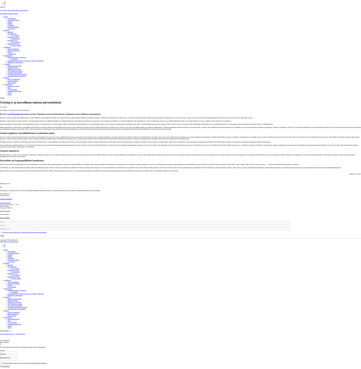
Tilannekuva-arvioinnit (14, 69)
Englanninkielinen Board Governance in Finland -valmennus (26, 61)
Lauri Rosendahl (13, 114)
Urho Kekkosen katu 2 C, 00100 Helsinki (12, 334)
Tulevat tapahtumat (13, 49)
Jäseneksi (6, 30)
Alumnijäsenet (15, 39)
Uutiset (10, 93)
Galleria (10, 52)
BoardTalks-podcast (13, 86)
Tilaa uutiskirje (12, 10)
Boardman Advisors (13, 44)
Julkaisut (6, 78)
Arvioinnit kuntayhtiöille (15, 72)
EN (5, 2)
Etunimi (2, 350)
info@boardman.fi (5, 203)
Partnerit (10, 22)
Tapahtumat (7, 47)
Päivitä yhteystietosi (22, 10)
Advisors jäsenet (16, 45)
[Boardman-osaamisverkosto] (9, 242)
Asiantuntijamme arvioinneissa (17, 76)
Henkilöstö (11, 25)
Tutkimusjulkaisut (13, 81)
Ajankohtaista (8, 84)
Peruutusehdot (12, 54)
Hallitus (10, 23)
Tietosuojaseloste (5, 211)
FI (4, 4)
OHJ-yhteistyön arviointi (15, 71)
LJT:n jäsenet (15, 35)
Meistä (6, 17)
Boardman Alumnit (13, 37)
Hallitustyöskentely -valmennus (17, 57)
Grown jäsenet (15, 42)
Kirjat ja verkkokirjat (14, 79)
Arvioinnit (7, 64)
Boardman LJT (12, 34)
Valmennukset (8, 56)
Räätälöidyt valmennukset (15, 62)
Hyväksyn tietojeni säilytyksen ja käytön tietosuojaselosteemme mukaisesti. (24, 232)
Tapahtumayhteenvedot (14, 91)
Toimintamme (12, 18)
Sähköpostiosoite (5, 358)
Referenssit (14, 59)
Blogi (9, 88)
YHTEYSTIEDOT (6, 199)
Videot (9, 94)
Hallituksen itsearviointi (15, 66)
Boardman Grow (13, 40)
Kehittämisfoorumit (13, 20)
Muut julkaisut (12, 83)
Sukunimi (3, 354)
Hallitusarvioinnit (13, 67)
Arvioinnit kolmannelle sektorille (17, 74)
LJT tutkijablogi (12, 89)
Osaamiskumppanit (13, 27)
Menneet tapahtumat (14, 50)
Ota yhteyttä (3, 10)
